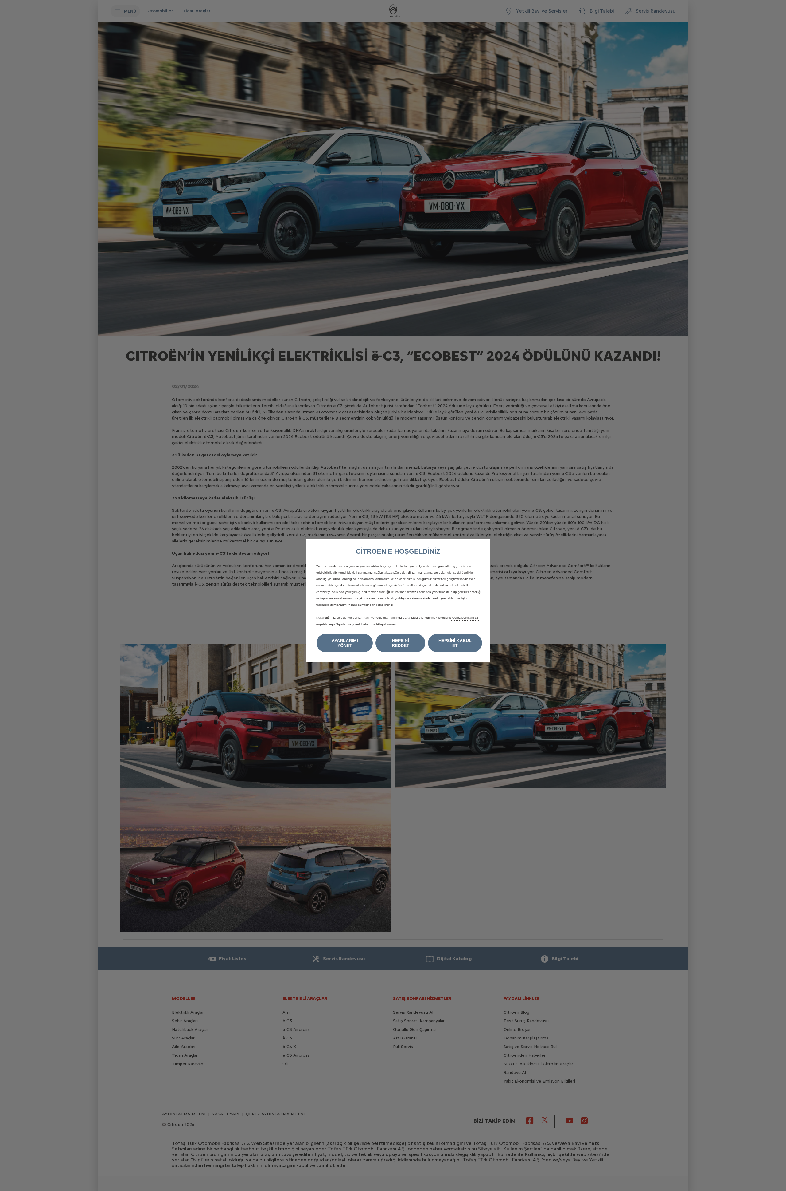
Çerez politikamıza (465, 617)
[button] (345, 643)
